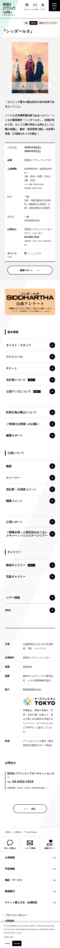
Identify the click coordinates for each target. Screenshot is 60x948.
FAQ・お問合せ (10, 848)
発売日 (10, 216)
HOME (7, 832)
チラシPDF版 (34, 253)
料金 (9, 196)
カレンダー (27, 9)
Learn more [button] (9, 937)
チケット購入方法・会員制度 (21, 902)
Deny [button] (7, 943)
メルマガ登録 (30, 848)
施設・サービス (13, 879)
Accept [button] (17, 943)
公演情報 (17, 832)
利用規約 (10, 921)
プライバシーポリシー (16, 915)
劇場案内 (10, 891)
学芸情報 (10, 868)
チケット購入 (34, 9)
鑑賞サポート (50, 848)
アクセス (42, 9)
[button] (16, 86)
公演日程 (12, 147)
